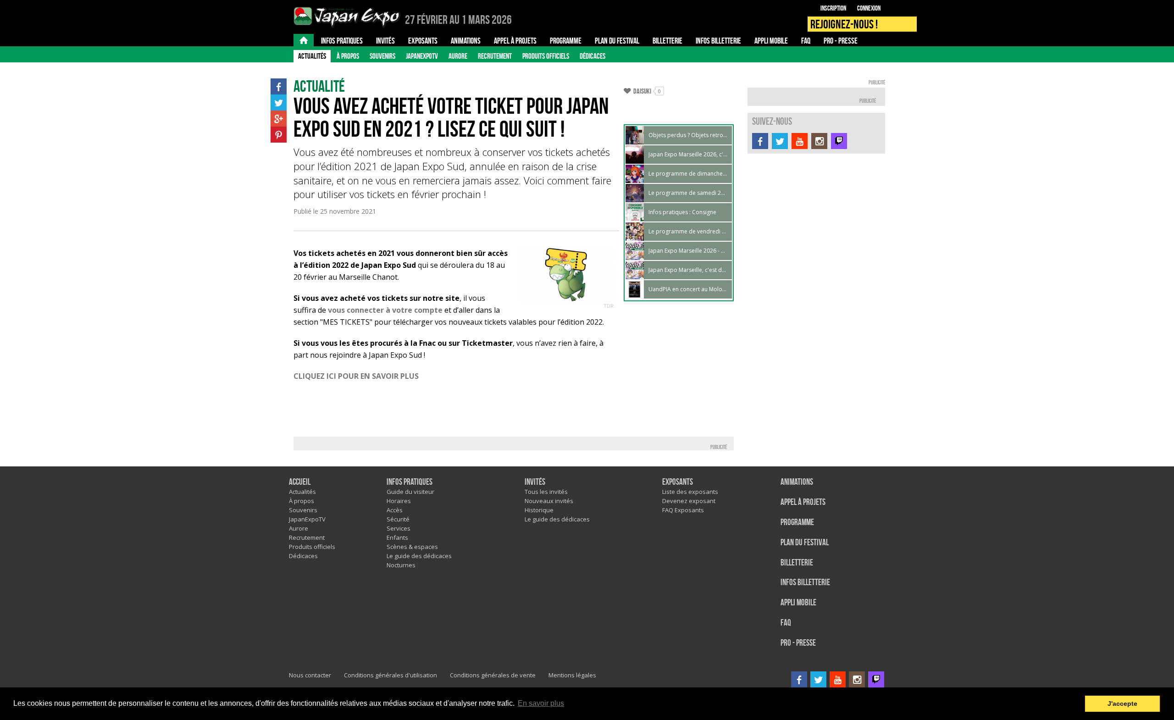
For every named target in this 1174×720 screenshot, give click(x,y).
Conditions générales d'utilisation (390, 675)
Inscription (833, 8)
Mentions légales (572, 675)
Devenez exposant (688, 501)
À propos (348, 56)
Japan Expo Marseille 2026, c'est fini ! (687, 154)
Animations (797, 482)
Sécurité (398, 519)
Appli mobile (798, 602)
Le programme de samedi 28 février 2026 (687, 192)
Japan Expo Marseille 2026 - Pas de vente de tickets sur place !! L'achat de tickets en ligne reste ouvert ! (687, 250)
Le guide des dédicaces (419, 556)
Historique (539, 510)
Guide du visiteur (410, 491)
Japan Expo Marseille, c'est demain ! (687, 269)
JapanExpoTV (422, 56)
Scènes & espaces (412, 547)
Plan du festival (805, 542)
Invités (535, 482)
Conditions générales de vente (493, 675)
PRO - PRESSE (798, 643)
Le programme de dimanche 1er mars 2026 (687, 173)
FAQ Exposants (683, 510)
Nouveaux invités (549, 501)
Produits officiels (545, 56)
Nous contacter (310, 675)
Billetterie (797, 563)
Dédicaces (592, 56)
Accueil (299, 482)
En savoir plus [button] (541, 703)
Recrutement (495, 56)
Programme (797, 522)
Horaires (399, 501)
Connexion (868, 8)
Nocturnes (401, 565)
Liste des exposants (690, 491)
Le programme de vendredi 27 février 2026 (687, 231)
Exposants (677, 482)
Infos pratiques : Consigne (682, 212)
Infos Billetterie (805, 582)
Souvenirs (382, 56)
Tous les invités (546, 491)
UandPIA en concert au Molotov (687, 289)
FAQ (786, 623)
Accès (395, 510)
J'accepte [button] (1122, 703)
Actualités (312, 56)
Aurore (458, 56)
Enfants (397, 537)
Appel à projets (803, 502)
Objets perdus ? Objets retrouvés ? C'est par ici (687, 135)
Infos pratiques (409, 482)
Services (398, 528)
